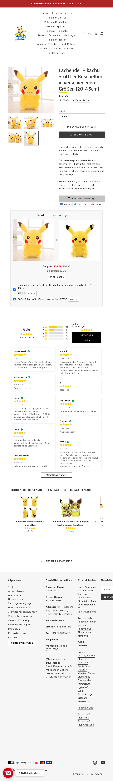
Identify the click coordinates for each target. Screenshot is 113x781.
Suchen (12, 587)
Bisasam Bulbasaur (83, 699)
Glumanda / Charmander (84, 678)
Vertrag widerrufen (22, 643)
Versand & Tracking (19, 620)
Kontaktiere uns (17, 633)
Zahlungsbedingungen (20, 603)
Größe (62, 111)
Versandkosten (82, 100)
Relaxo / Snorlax (86, 655)
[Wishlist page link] (84, 33)
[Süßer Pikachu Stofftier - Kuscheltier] (30, 507)
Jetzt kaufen (56, 276)
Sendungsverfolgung (19, 624)
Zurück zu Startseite (58, 560)
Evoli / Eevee (84, 666)
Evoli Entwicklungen (86, 692)
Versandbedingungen (20, 616)
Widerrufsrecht (16, 591)
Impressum (14, 629)
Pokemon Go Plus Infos (84, 716)
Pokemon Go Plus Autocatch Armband (86, 632)
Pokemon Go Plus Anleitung (86, 723)
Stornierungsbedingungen (22, 612)
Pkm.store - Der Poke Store (93, 774)
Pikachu (82, 652)
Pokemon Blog (85, 708)
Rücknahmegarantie (19, 607)
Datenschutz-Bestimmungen (16, 597)
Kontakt (12, 637)
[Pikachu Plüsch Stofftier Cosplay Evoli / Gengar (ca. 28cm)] (70, 507)
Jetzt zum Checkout (82, 134)
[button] (8, 773)
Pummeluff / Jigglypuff (84, 685)
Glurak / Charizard (83, 660)
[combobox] (32, 293)
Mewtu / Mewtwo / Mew (86, 671)
